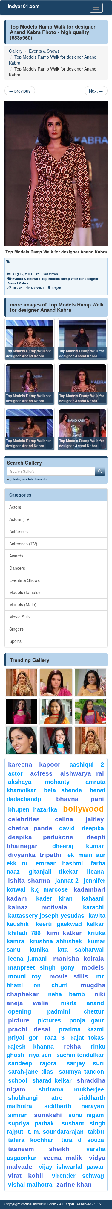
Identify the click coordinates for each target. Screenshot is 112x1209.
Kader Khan (54, 898)
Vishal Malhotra (30, 1184)
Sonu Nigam (86, 1115)
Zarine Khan (74, 1184)
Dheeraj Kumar (78, 846)
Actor (15, 773)
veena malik (62, 1157)
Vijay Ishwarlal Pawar (71, 1166)
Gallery (15, 51)
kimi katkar (64, 932)
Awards (16, 556)
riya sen (41, 1055)
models (27, 479)
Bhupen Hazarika (32, 809)
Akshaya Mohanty (39, 782)
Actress (41, 773)
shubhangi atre (35, 1097)
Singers (16, 629)
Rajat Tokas (87, 1037)
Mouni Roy (24, 976)
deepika (93, 828)
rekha (72, 1046)
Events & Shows (44, 51)
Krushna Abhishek (56, 941)
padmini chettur (75, 1011)
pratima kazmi (81, 1029)
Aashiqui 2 (87, 764)
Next (96, 91)
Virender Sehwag (78, 1175)
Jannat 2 (67, 880)
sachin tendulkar (80, 1055)
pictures (49, 1020)
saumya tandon (81, 1071)
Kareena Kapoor (34, 764)
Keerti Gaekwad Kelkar (70, 924)
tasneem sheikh (38, 1148)
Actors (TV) (20, 519)
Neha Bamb (66, 994)
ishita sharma (29, 880)
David (67, 828)
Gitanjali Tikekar (53, 871)
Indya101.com (23, 6)
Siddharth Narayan (74, 1106)
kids (16, 479)
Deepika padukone (40, 837)
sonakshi (50, 1114)
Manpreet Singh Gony (41, 967)
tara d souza (82, 1140)
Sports (15, 641)
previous (19, 91)
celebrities (24, 819)
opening (19, 1011)
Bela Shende (63, 790)
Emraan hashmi (59, 863)
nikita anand (82, 1003)
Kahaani (93, 898)
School (17, 1080)
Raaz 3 (55, 1037)
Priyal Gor (23, 1037)
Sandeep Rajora (32, 1063)
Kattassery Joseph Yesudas (46, 915)
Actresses (18, 531)
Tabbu (96, 1131)
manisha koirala (78, 958)
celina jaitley (79, 819)
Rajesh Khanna (31, 1046)
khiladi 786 (24, 933)
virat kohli (25, 1175)
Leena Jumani (27, 958)
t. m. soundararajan (56, 1131)
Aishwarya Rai (82, 773)
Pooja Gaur (86, 1020)
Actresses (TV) (23, 543)
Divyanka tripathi (34, 854)
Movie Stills (19, 617)
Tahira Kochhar (30, 1140)
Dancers (17, 568)
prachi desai (29, 1029)
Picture (18, 1020)
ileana (95, 871)
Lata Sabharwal (80, 949)
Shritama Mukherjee (71, 1089)
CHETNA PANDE (30, 828)
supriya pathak (31, 1123)
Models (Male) (22, 604)
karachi (41, 479)
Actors (15, 507)
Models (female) (24, 592)
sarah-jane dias (30, 1071)
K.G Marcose (49, 889)
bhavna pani (80, 798)
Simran (18, 1115)
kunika (39, 949)
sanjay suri (85, 1063)
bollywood (83, 808)
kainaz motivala (37, 907)
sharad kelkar (52, 1080)
